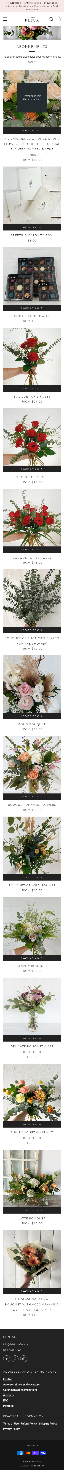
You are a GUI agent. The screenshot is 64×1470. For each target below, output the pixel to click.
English (30, 1445)
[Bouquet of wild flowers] (32, 764)
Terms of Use (11, 1423)
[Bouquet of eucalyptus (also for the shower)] (32, 598)
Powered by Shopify (32, 1461)
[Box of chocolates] (32, 276)
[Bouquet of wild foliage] (32, 845)
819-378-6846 (12, 1350)
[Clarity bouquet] (32, 926)
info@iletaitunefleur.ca (15, 1344)
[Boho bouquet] (32, 684)
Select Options (30, 131)
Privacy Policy (11, 1428)
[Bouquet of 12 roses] (32, 517)
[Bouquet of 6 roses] (32, 437)
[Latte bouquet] (32, 1178)
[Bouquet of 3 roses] (32, 356)
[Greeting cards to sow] (32, 195)
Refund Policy (29, 1423)
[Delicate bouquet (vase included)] (32, 1006)
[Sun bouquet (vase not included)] (32, 1092)
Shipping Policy (48, 1423)
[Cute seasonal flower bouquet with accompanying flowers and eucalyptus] (32, 1259)
